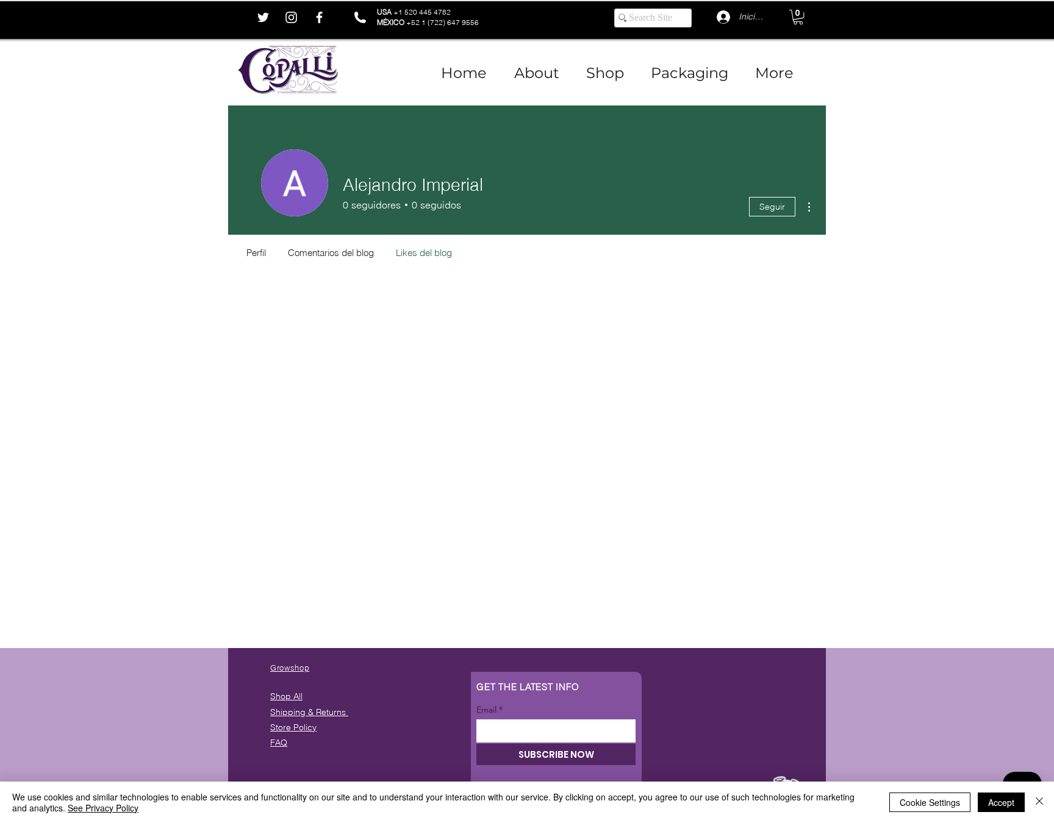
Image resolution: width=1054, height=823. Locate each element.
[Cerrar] (1039, 802)
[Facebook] (319, 17)
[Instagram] (291, 17)
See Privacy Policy (103, 808)
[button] (798, 17)
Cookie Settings (930, 802)
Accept (1001, 802)
